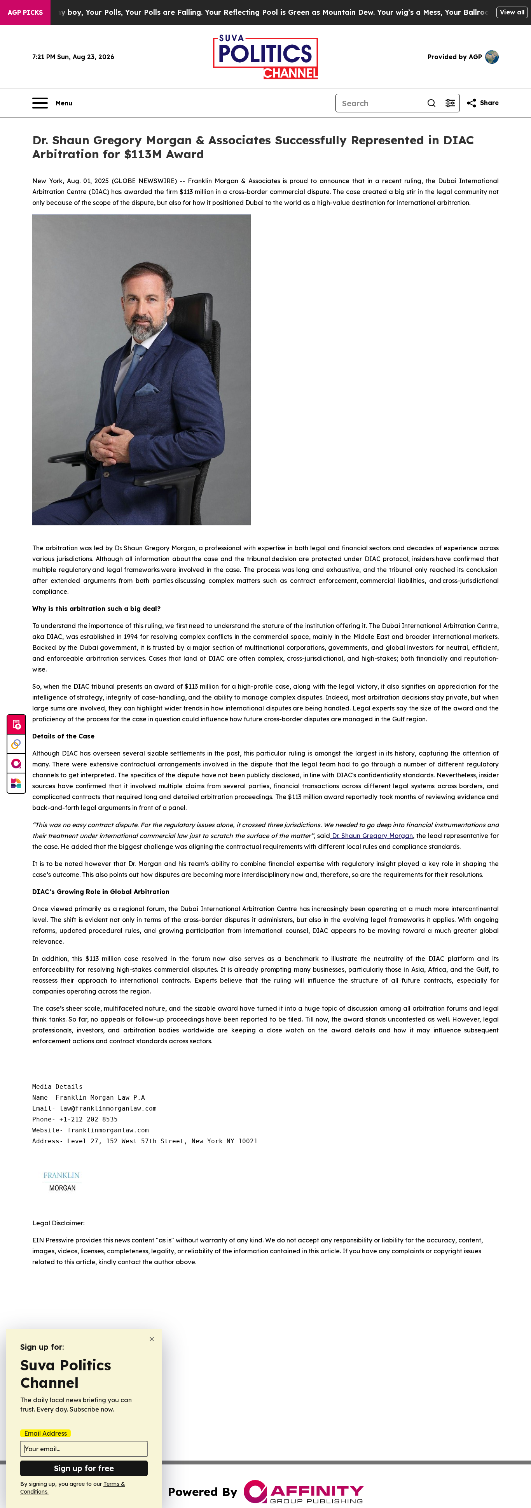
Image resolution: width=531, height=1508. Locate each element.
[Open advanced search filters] (450, 103)
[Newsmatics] (16, 783)
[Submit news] (16, 725)
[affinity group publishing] (16, 763)
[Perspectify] (16, 744)
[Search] (431, 103)
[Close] (151, 1339)
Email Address (45, 1433)
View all (512, 12)
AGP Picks (25, 12)
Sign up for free (84, 1468)
